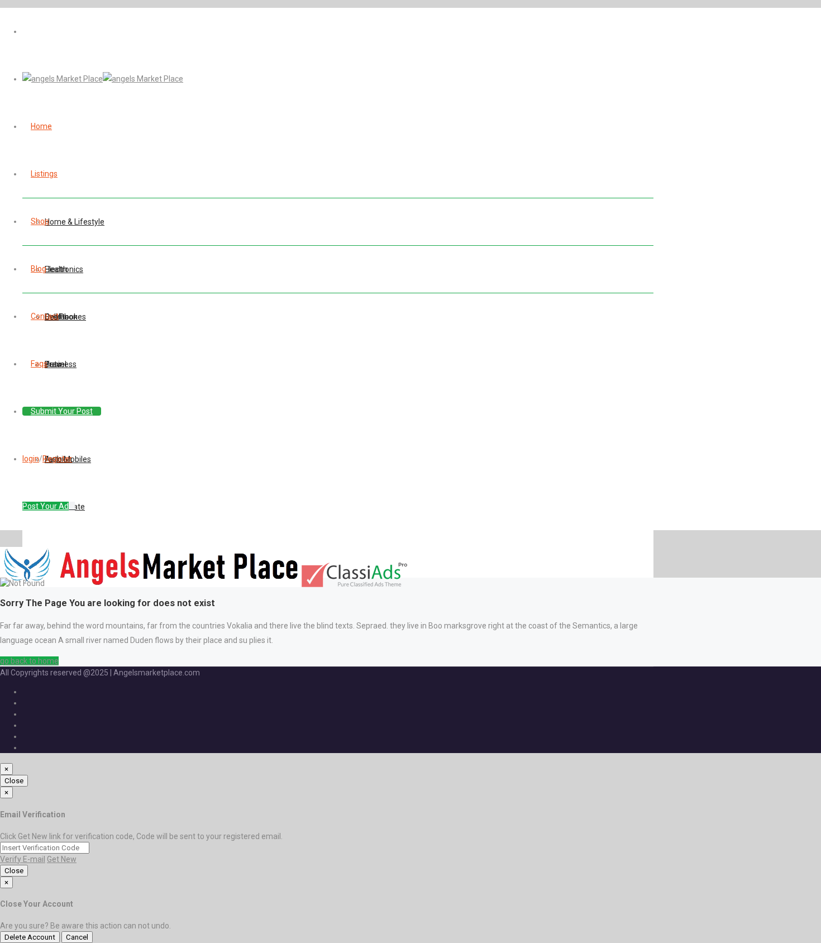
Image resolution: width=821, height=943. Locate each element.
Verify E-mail (22, 859)
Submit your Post (62, 411)
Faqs (39, 363)
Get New (62, 859)
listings (44, 173)
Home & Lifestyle (74, 221)
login (30, 458)
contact (45, 316)
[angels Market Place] (102, 78)
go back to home (29, 660)
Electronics (64, 269)
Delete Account (29, 937)
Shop (40, 221)
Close (13, 781)
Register (57, 458)
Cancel (77, 937)
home (41, 126)
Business (61, 364)
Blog (38, 268)
